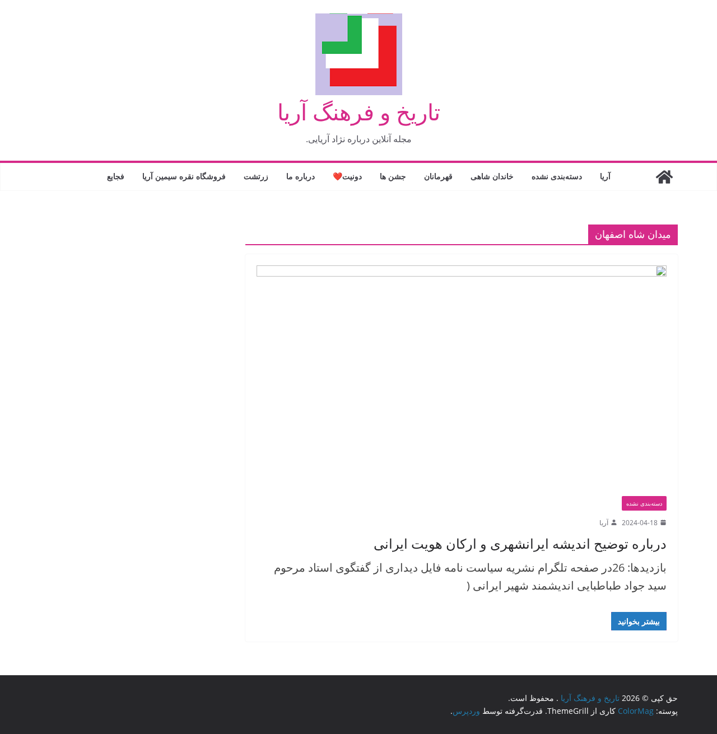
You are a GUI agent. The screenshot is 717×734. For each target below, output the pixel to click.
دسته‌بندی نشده (557, 176)
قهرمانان (438, 176)
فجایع (115, 176)
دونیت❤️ (347, 176)
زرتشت (256, 176)
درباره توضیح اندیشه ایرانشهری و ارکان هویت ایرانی (520, 543)
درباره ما (300, 176)
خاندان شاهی (492, 176)
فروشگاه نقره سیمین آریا (184, 176)
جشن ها (393, 176)
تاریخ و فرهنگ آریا (358, 111)
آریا (605, 176)
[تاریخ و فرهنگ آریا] (664, 176)
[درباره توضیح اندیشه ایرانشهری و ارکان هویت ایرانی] (462, 380)
